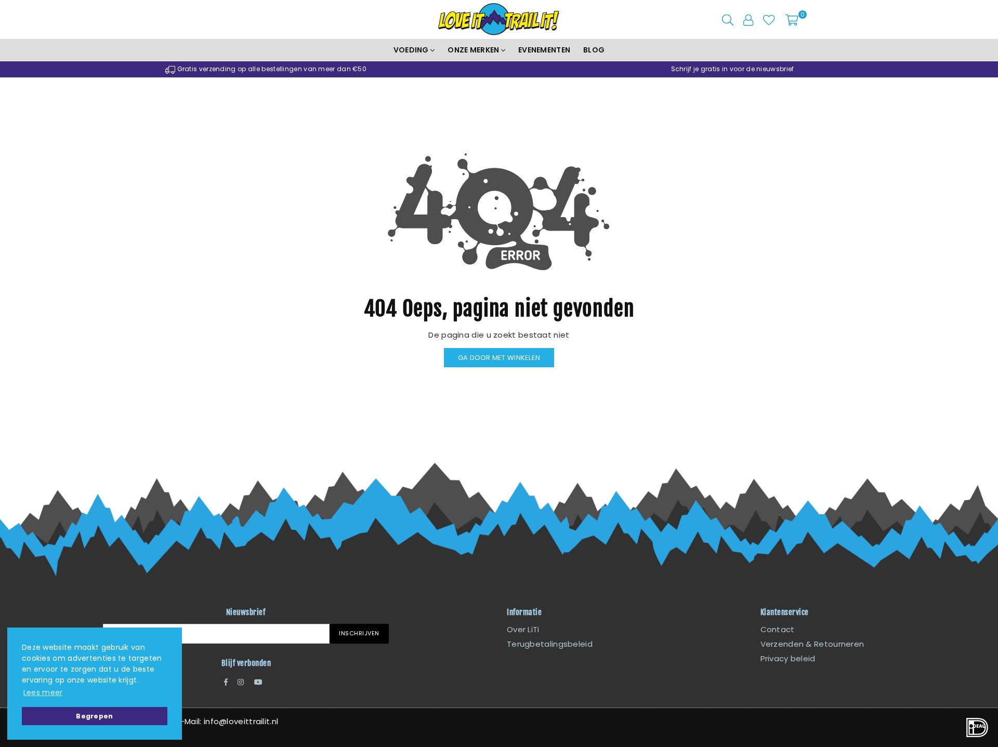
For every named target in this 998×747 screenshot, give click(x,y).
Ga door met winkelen (499, 358)
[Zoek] (727, 20)
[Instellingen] (748, 20)
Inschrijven (359, 633)
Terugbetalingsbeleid (550, 643)
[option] (265, 69)
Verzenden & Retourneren (812, 643)
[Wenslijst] (769, 20)
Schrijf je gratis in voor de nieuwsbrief (732, 68)
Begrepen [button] (94, 716)
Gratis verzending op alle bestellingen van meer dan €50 (270, 68)
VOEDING (411, 50)
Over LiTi (523, 629)
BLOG (594, 50)
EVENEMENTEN (544, 50)
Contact (777, 629)
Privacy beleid (788, 658)
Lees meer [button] (43, 692)
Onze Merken (474, 50)
